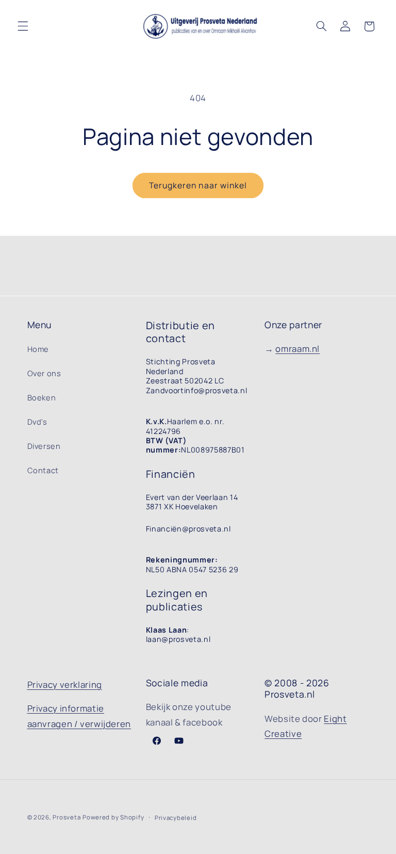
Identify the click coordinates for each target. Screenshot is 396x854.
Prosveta (66, 817)
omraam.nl (297, 349)
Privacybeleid (176, 817)
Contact (43, 470)
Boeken (41, 397)
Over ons (44, 373)
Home (38, 349)
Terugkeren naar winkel (198, 185)
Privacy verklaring (64, 684)
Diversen (44, 446)
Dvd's (37, 421)
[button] (23, 26)
